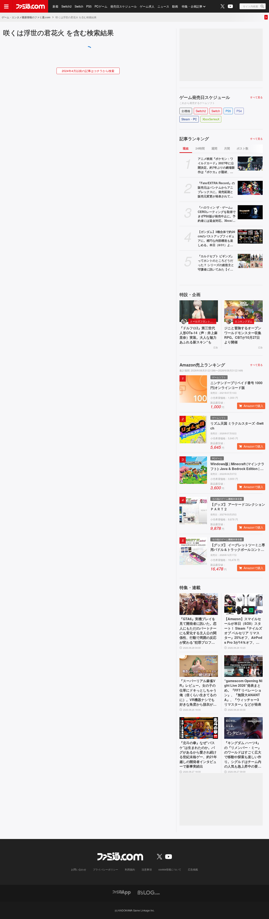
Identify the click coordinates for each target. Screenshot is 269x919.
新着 (55, 6)
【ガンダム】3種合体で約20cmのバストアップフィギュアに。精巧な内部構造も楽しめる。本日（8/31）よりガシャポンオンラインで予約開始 (216, 238)
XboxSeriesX (210, 119)
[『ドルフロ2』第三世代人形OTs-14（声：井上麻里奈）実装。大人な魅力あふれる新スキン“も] (198, 311)
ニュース (163, 6)
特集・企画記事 (192, 6)
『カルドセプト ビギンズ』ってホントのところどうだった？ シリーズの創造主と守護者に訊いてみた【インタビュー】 (216, 263)
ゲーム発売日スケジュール (204, 97)
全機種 (185, 111)
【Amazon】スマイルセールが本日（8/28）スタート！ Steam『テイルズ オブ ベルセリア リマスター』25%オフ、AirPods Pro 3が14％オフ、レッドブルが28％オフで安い (243, 631)
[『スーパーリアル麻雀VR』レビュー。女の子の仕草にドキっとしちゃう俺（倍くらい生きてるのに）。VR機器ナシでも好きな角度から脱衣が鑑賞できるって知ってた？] (198, 666)
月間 (227, 148)
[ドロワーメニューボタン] (6, 6)
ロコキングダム (243, 321)
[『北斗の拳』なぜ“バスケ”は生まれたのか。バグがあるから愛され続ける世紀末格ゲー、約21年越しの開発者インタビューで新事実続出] (198, 728)
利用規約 (130, 869)
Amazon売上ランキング (202, 364)
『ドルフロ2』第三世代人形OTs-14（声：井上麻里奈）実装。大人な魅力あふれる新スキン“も (198, 335)
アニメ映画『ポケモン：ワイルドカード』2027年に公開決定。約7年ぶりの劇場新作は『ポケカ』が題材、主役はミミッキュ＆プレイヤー (216, 165)
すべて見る (256, 97)
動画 (175, 6)
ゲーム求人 (147, 6)
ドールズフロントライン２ (203, 321)
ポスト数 (242, 148)
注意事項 (147, 869)
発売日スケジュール (123, 6)
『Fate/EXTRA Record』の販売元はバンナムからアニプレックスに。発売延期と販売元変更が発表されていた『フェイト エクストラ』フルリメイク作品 (216, 189)
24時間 (200, 148)
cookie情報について (169, 869)
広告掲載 (193, 869)
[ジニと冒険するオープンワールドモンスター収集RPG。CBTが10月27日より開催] (243, 311)
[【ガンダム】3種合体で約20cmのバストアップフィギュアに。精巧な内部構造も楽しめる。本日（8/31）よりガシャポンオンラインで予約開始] (250, 237)
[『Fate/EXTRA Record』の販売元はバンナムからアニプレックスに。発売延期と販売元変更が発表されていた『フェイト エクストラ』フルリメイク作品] (250, 188)
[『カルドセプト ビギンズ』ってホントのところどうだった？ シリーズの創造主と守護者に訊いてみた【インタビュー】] (250, 261)
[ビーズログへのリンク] (149, 892)
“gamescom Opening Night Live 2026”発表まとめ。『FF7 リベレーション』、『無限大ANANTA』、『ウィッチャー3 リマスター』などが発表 (243, 693)
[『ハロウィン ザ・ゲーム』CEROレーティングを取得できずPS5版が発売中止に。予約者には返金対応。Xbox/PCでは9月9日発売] (250, 212)
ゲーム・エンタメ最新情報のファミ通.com (26, 17)
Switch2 (66, 6)
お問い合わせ (78, 869)
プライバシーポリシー (105, 869)
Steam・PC (189, 119)
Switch (79, 6)
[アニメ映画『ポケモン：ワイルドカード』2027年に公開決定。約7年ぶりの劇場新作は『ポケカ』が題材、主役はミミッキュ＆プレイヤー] (250, 163)
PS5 (89, 6)
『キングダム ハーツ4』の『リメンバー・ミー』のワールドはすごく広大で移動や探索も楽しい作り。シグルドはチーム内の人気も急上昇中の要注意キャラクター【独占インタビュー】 (242, 754)
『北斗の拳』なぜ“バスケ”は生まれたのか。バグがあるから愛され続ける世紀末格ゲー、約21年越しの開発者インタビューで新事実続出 (198, 754)
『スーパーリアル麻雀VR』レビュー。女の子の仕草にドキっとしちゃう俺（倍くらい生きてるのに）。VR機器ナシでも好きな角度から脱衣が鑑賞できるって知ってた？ (197, 693)
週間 (214, 148)
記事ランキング (194, 138)
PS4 (239, 111)
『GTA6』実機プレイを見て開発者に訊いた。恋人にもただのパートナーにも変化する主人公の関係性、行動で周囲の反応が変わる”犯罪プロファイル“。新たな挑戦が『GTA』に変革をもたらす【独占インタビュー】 (198, 631)
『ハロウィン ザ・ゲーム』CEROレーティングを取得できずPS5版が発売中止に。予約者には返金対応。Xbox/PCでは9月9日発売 (217, 214)
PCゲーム (101, 6)
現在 (186, 148)
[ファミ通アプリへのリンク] (122, 892)
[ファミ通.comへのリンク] (30, 6)
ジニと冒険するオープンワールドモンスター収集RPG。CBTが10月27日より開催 (242, 335)
